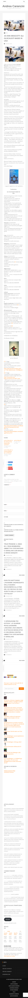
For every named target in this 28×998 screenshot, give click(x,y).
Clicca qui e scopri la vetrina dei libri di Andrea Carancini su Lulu (13, 683)
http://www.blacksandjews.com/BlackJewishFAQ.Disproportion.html (13, 426)
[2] (18, 304)
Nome (5, 504)
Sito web (6, 517)
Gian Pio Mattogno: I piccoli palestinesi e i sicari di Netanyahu (14, 736)
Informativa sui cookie (9, 956)
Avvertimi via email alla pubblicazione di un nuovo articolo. (13, 530)
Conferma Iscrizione (14, 987)
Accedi (4, 965)
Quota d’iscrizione (14, 995)
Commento (7, 484)
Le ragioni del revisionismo (14, 8)
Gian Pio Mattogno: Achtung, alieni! (12, 742)
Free (7, 33)
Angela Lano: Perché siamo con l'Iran (13, 731)
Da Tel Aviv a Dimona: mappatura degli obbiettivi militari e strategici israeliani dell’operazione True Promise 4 (14, 839)
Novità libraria (15, 894)
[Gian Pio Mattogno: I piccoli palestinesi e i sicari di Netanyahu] (5, 734)
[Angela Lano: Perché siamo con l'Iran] (5, 730)
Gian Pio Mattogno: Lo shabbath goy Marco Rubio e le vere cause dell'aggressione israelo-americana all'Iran (13, 761)
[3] (12, 323)
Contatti (14, 981)
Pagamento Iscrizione (14, 993)
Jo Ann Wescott (17, 440)
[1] (15, 262)
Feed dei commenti (7, 971)
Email (5, 510)
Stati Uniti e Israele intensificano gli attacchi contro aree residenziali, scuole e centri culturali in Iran (13, 855)
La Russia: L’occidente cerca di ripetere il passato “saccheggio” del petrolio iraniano (13, 883)
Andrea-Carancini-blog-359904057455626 (9, 771)
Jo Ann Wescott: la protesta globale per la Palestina (8, 451)
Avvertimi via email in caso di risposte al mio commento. (13, 525)
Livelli (14, 991)
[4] (12, 326)
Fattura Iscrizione (14, 989)
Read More (21, 575)
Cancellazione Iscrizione (14, 985)
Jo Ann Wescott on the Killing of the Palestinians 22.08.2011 (8, 442)
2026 (8, 931)
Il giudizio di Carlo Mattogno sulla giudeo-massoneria (12, 753)
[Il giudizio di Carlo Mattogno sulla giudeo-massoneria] (5, 751)
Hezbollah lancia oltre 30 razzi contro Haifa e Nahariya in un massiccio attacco (14, 850)
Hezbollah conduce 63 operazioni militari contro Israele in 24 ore (12, 717)
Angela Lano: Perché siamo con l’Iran (13, 867)
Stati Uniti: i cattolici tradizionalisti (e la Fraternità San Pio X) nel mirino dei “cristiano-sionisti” (13, 877)
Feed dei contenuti (7, 968)
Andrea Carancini (13, 6)
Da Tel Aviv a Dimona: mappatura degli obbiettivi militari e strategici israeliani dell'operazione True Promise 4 (13, 701)
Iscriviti (8, 919)
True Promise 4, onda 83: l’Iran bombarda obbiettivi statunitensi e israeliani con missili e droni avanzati (13, 548)
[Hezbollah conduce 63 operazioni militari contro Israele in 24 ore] (5, 715)
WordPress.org (6, 974)
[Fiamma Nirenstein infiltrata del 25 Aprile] (5, 745)
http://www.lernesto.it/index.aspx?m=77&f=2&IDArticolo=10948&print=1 (13, 370)
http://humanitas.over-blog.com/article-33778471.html (12, 377)
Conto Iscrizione (14, 983)
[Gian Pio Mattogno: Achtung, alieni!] (5, 740)
